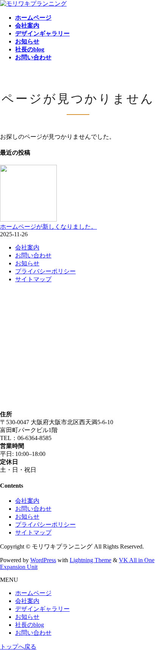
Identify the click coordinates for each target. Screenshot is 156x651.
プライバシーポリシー (45, 271)
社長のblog (29, 625)
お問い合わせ (33, 255)
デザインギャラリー (42, 609)
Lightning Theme (90, 560)
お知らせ (27, 263)
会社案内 (27, 247)
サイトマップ (33, 279)
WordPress (43, 560)
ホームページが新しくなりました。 (48, 226)
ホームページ (33, 593)
